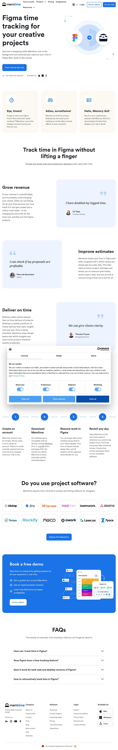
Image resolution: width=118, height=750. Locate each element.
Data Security (78, 721)
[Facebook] (20, 721)
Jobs (27, 732)
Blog (27, 725)
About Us (29, 710)
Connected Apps (56, 725)
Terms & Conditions (81, 713)
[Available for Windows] (43, 76)
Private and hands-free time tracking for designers (49, 164)
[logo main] (11, 5)
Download (53, 710)
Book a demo (94, 5)
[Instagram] (11, 721)
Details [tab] (59, 356)
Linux (37, 449)
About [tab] (93, 356)
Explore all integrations (59, 537)
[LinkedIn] (6, 721)
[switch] (46, 389)
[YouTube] (15, 721)
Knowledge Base (56, 717)
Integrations (54, 728)
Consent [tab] (24, 356)
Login (82, 5)
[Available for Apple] (39, 76)
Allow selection (59, 399)
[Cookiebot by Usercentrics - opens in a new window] (99, 349)
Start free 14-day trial (14, 67)
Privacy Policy (18, 376)
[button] (29, 7)
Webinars (29, 736)
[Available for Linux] (46, 76)
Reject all (25, 399)
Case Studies (30, 713)
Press (28, 721)
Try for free (109, 5)
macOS (41, 446)
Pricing (52, 721)
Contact (29, 717)
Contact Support (56, 713)
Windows (49, 444)
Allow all (92, 399)
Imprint (76, 710)
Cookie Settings (79, 725)
